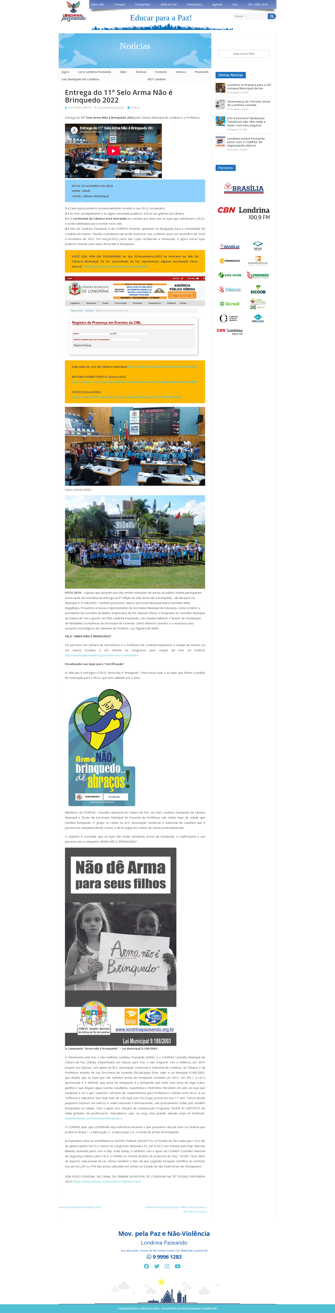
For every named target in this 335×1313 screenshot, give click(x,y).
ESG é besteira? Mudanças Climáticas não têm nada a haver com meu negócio (246, 121)
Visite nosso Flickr (244, 53)
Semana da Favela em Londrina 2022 (81, 1207)
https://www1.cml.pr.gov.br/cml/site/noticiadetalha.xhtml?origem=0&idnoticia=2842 (134, 382)
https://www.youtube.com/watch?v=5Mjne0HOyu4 (107, 1181)
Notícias (141, 72)
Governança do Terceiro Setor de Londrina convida (248, 103)
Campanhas (142, 4)
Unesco (181, 72)
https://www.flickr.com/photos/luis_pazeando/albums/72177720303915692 (127, 397)
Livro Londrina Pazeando (94, 72)
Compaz (119, 4)
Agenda (217, 4)
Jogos (65, 72)
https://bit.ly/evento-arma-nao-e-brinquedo (115, 266)
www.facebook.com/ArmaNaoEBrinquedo (92, 1118)
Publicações (194, 4)
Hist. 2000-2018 (258, 4)
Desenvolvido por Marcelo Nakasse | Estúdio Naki (189, 1308)
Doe (235, 4)
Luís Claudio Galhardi (79, 107)
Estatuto (161, 72)
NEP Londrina (157, 79)
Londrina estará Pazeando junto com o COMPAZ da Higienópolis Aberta (246, 141)
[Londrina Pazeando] (73, 21)
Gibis (123, 72)
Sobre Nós (97, 4)
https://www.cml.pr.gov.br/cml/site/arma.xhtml (163, 366)
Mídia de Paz (169, 4)
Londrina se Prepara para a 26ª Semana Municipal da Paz (249, 86)
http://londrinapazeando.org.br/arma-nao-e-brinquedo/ (102, 655)
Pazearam (201, 72)
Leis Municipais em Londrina (80, 79)
